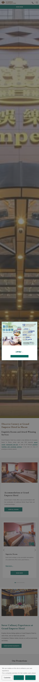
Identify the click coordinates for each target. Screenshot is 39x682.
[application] (19, 673)
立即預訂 (19, 352)
